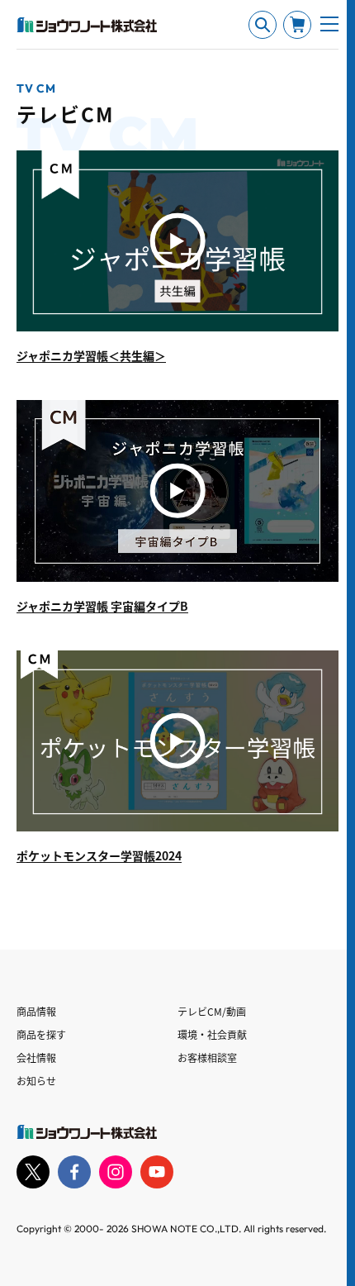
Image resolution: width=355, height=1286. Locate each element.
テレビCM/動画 (212, 1011)
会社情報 (36, 1057)
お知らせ (36, 1081)
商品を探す (41, 1034)
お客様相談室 (207, 1057)
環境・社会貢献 (212, 1034)
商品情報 (36, 1011)
